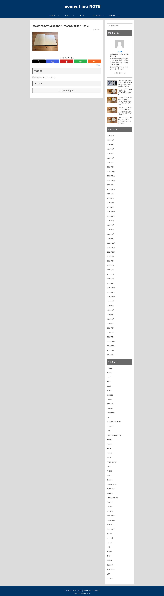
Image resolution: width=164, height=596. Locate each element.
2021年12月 (111, 243)
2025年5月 (110, 185)
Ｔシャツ (110, 578)
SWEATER (111, 489)
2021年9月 (110, 256)
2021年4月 (110, 274)
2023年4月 (110, 203)
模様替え (110, 565)
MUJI (109, 448)
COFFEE (110, 395)
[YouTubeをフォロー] (66, 61)
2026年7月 (110, 140)
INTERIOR (110, 413)
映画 (108, 556)
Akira (119, 51)
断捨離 (109, 551)
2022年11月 (111, 216)
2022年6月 (110, 225)
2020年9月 (110, 301)
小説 (108, 547)
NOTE (109, 457)
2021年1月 (110, 283)
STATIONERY (112, 484)
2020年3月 (110, 328)
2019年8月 (110, 355)
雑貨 (108, 574)
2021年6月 (110, 265)
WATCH (110, 511)
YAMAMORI (111, 516)
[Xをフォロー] (39, 61)
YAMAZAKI (111, 520)
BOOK (109, 390)
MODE (109, 440)
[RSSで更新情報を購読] (94, 61)
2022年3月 (110, 230)
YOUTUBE (111, 525)
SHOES (109, 480)
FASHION (110, 404)
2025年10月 (111, 180)
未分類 (109, 560)
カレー (109, 534)
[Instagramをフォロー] (52, 61)
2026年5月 (110, 149)
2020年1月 (110, 337)
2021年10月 (111, 252)
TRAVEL (110, 493)
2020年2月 (110, 332)
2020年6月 (110, 314)
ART (108, 377)
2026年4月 (110, 153)
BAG (108, 381)
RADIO (109, 471)
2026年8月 (110, 136)
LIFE (108, 431)
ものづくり (111, 529)
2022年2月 (110, 234)
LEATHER (110, 426)
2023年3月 (110, 207)
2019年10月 (111, 346)
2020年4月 (110, 323)
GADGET (110, 408)
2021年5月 (110, 270)
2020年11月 (111, 292)
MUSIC (109, 453)
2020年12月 (111, 288)
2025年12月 (111, 171)
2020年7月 (110, 310)
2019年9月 (110, 350)
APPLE (109, 373)
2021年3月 (110, 279)
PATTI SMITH (112, 462)
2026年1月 (110, 167)
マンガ (109, 542)
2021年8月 (110, 261)
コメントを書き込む (66, 90)
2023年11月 (111, 189)
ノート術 (110, 538)
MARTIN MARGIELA (114, 435)
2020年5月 (110, 319)
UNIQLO (110, 502)
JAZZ (109, 417)
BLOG (109, 386)
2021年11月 (111, 247)
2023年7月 (110, 194)
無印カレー (111, 569)
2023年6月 (110, 198)
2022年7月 (110, 221)
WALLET (110, 507)
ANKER (109, 368)
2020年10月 (111, 297)
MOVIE (109, 444)
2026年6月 (110, 144)
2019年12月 (111, 341)
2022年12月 (111, 212)
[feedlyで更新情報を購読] (80, 61)
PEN (108, 466)
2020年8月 (110, 305)
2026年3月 (110, 158)
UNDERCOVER (112, 498)
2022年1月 (110, 238)
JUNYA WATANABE (114, 422)
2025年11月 (111, 176)
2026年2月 (110, 162)
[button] (130, 25)
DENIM (109, 399)
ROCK (109, 475)
